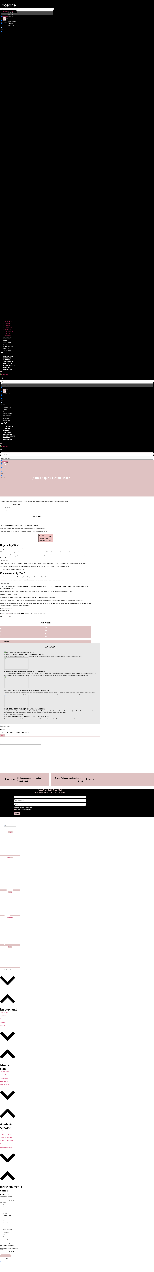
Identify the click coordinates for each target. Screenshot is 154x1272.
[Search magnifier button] (5, 18)
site (9, 613)
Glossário (11, 25)
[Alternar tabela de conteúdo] (49, 536)
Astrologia (11, 18)
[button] (75, 174)
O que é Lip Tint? (44, 538)
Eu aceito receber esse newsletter (23, 807)
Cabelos (10, 16)
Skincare (10, 14)
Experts (10, 23)
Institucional (8, 1009)
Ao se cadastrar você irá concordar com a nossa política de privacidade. (50, 816)
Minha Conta (4, 1067)
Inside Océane (12, 22)
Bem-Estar (11, 20)
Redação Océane (16, 504)
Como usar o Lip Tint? (45, 540)
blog (3, 1)
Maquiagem (11, 12)
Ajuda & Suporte (6, 1126)
